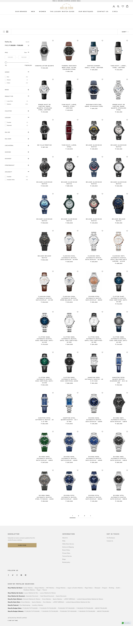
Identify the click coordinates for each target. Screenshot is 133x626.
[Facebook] (8, 575)
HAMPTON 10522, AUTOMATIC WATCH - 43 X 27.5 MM (94, 379)
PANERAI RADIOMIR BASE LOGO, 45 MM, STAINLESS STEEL (69, 67)
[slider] (6, 62)
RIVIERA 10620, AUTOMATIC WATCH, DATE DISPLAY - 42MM (94, 458)
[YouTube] (21, 575)
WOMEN (42, 11)
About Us (65, 538)
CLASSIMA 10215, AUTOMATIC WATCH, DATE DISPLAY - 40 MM (94, 257)
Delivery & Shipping (68, 547)
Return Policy (66, 550)
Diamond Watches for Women (31, 599)
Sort (124, 32)
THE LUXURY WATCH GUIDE (62, 11)
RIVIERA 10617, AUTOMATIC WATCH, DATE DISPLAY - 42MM (118, 419)
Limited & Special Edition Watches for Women (90, 599)
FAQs (63, 541)
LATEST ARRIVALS (69, 599)
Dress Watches (46, 599)
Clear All (27, 41)
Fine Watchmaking (25, 605)
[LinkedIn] (25, 575)
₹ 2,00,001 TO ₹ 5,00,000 (30, 608)
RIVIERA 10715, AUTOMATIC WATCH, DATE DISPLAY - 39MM (118, 497)
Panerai (45, 590)
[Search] (118, 6)
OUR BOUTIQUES (86, 11)
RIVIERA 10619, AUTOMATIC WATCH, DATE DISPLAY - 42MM (69, 458)
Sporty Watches (57, 599)
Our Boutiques (111, 538)
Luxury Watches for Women (48, 593)
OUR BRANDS (21, 11)
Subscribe (22, 545)
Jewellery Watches (37, 605)
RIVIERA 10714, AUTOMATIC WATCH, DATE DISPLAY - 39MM (94, 497)
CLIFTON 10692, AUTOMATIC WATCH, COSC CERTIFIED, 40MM (69, 379)
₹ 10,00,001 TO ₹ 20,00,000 (48, 608)
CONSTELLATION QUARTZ (44, 65)
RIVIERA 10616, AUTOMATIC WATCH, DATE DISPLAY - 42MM (94, 419)
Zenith (118, 588)
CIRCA (115, 11)
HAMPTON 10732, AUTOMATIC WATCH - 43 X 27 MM (44, 419)
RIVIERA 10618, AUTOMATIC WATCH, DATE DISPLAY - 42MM (44, 458)
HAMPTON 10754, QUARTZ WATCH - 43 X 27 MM (69, 419)
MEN (33, 11)
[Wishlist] (123, 6)
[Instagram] (17, 575)
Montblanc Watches (29, 590)
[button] (17, 45)
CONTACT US (102, 11)
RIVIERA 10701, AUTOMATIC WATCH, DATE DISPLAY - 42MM (69, 497)
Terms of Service (67, 556)
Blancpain (97, 588)
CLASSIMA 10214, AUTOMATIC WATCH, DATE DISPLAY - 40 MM (69, 257)
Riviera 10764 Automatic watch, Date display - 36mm (94, 298)
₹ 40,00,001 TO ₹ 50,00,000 (85, 608)
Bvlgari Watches (39, 588)
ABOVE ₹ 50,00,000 (101, 608)
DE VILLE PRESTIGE (44, 145)
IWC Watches (50, 588)
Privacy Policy (66, 553)
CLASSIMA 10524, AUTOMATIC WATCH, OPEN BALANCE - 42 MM (69, 298)
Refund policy (66, 562)
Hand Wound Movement (47, 596)
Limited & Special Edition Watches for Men (78, 602)
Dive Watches (47, 602)
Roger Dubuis (89, 588)
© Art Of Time (13, 620)
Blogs (64, 559)
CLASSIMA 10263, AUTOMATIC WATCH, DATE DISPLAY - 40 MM (44, 298)
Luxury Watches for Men (31, 593)
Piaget (39, 590)
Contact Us (110, 541)
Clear (25, 52)
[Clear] (17, 46)
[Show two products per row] (4, 32)
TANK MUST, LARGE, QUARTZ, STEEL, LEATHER (69, 106)
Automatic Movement (32, 596)
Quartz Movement (61, 596)
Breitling (111, 588)
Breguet (104, 588)
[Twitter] (12, 575)
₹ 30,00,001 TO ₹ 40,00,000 (66, 608)
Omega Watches (61, 588)
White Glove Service (68, 544)
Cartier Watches (28, 588)
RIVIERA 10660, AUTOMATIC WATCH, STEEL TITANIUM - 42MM (44, 497)
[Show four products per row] (7, 32)
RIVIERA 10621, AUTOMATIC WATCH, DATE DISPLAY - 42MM (118, 458)
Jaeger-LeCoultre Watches (75, 588)
